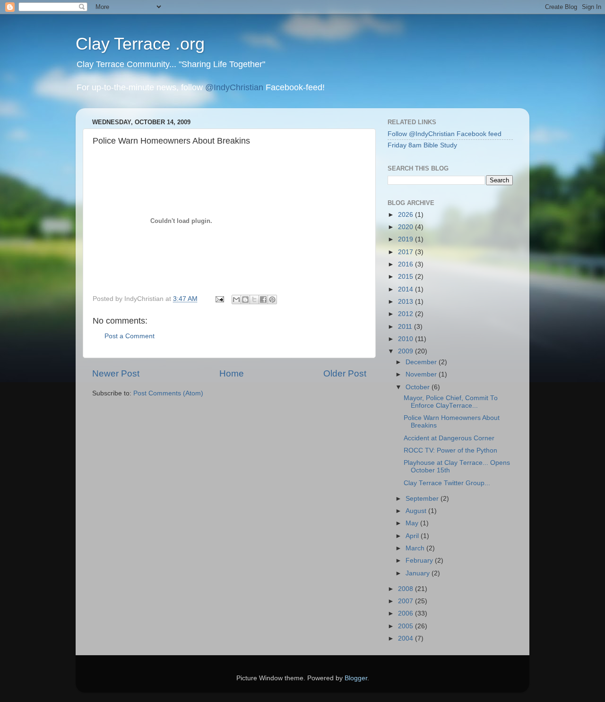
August (417, 510)
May (413, 523)
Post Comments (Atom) (168, 393)
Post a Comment (129, 336)
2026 (406, 214)
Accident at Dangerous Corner (449, 438)
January (419, 573)
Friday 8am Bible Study (422, 145)
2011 (406, 326)
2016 (406, 264)
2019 (406, 239)
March (416, 548)
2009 (406, 351)
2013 (406, 301)
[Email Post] (219, 298)
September (423, 498)
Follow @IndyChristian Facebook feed (444, 133)
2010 (406, 338)
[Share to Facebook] (263, 299)
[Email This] (236, 299)
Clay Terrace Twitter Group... (447, 483)
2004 (406, 638)
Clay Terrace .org (140, 43)
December (422, 362)
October (419, 387)
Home (231, 373)
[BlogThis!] (245, 299)
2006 (406, 613)
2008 (406, 588)
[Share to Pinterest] (272, 299)
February (420, 560)
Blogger (356, 678)
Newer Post (115, 373)
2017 (406, 252)
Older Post (344, 373)
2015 (406, 276)
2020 (406, 227)
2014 (406, 289)
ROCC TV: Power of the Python (450, 450)
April (413, 535)
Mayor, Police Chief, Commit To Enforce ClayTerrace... (451, 401)
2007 (406, 601)
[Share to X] (254, 299)
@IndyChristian (234, 87)
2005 (406, 626)
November (422, 374)
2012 (406, 313)
